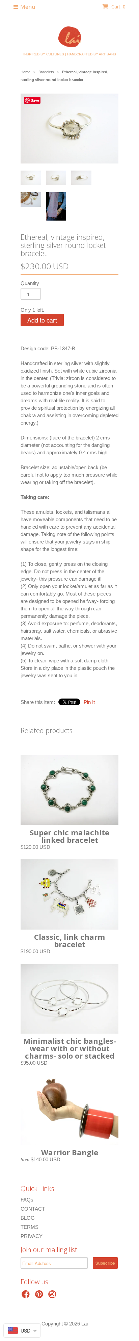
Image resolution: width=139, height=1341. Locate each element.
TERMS (29, 1227)
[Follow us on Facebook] (27, 1296)
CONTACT (33, 1209)
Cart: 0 (118, 6)
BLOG (28, 1218)
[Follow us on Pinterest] (40, 1296)
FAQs (27, 1200)
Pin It (89, 702)
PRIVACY (32, 1236)
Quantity (30, 283)
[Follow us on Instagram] (53, 1296)
